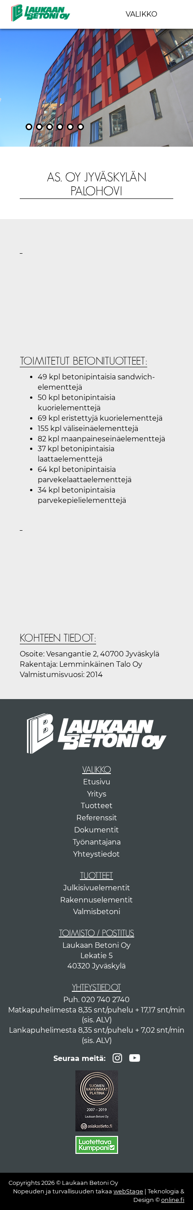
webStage (128, 1191)
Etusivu (96, 782)
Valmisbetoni (96, 911)
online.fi (172, 1200)
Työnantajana (97, 842)
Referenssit (96, 818)
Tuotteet (97, 805)
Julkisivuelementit (96, 888)
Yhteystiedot (96, 854)
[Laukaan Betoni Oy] (40, 12)
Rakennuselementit (96, 900)
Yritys (96, 794)
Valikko (141, 14)
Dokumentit (96, 830)
